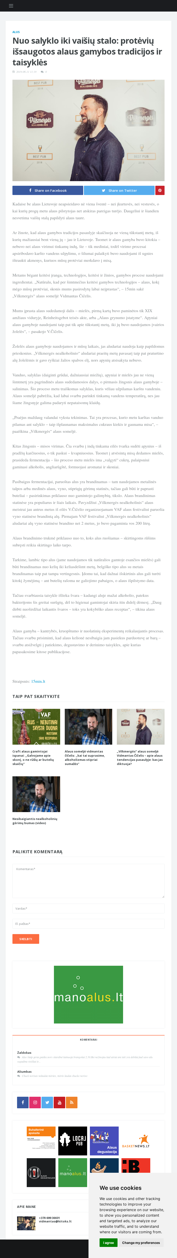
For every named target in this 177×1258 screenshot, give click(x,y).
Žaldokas (24, 1053)
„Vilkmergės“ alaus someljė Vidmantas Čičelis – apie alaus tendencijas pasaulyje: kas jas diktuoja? (140, 757)
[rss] (71, 1102)
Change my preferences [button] (141, 1243)
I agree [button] (108, 1243)
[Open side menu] (11, 5)
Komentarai (88, 1039)
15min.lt (38, 681)
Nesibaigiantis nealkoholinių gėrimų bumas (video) (34, 821)
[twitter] (47, 1102)
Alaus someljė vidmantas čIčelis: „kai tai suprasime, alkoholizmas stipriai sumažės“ (85, 757)
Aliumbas (24, 1071)
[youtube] (59, 1102)
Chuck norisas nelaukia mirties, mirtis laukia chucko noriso (54, 1076)
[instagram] (35, 1102)
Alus (16, 32)
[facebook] (23, 1102)
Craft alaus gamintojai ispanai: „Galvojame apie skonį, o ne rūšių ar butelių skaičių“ (33, 757)
